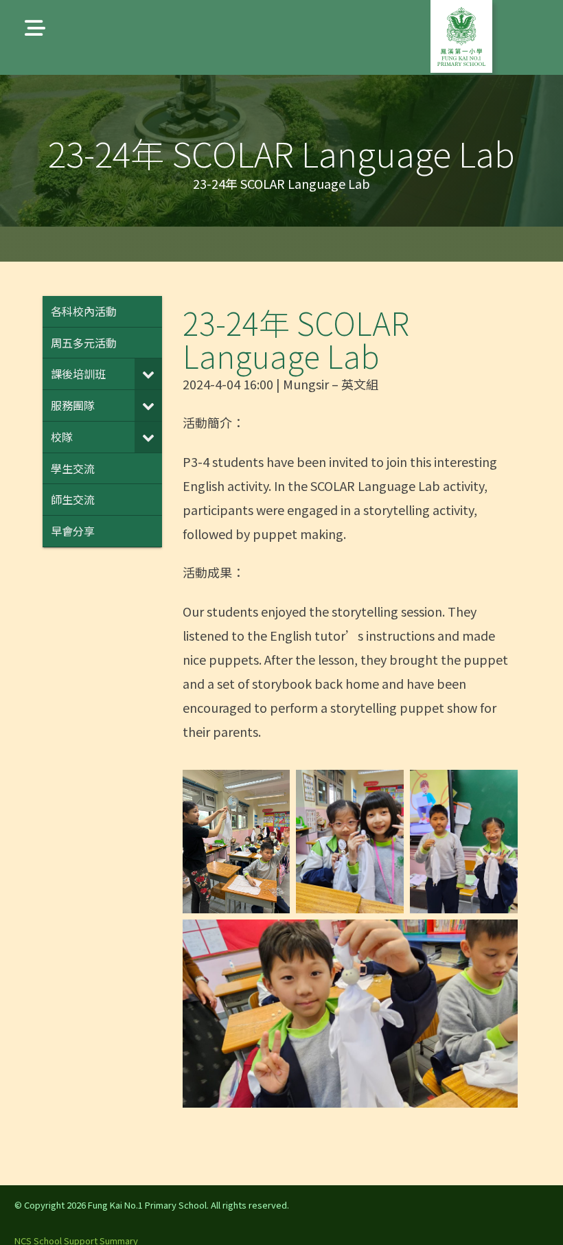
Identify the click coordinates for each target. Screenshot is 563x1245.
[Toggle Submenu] (148, 373)
